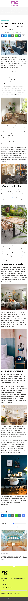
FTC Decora (4, 553)
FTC (3, 32)
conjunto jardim (9, 197)
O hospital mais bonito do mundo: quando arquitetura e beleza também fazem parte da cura (14, 557)
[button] (2, 3)
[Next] (16, 527)
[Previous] (13, 527)
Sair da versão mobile (14, 599)
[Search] (26, 3)
